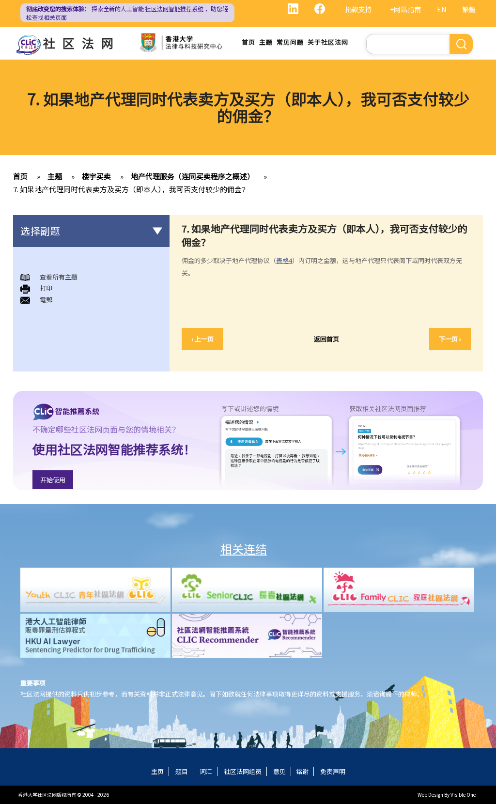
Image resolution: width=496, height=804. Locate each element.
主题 (266, 41)
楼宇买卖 (96, 176)
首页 (248, 41)
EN (441, 9)
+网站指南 (405, 9)
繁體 (469, 9)
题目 (181, 771)
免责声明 (332, 771)
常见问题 (290, 41)
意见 (279, 771)
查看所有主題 (59, 276)
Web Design (430, 794)
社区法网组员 (243, 771)
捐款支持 (358, 9)
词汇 (206, 771)
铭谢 (302, 771)
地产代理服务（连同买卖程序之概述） (192, 176)
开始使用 (52, 479)
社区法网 (82, 42)
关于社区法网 (328, 41)
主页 (157, 771)
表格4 (284, 260)
